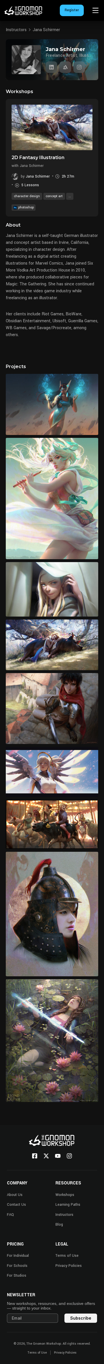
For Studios (16, 1275)
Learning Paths (67, 1204)
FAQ (10, 1214)
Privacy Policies (68, 1265)
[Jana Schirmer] (51, 67)
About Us (15, 1194)
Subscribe (80, 1318)
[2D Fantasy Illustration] (52, 127)
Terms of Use (67, 1255)
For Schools (17, 1265)
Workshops (64, 1194)
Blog (59, 1224)
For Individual (18, 1255)
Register (72, 10)
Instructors (16, 30)
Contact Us (16, 1204)
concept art (54, 196)
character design (27, 196)
